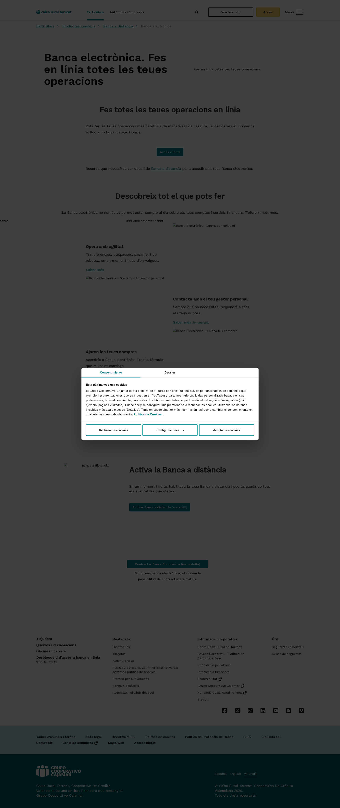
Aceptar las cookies (226, 430)
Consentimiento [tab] (111, 372)
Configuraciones (167, 430)
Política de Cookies (148, 414)
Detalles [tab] (170, 372)
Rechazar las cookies (113, 430)
